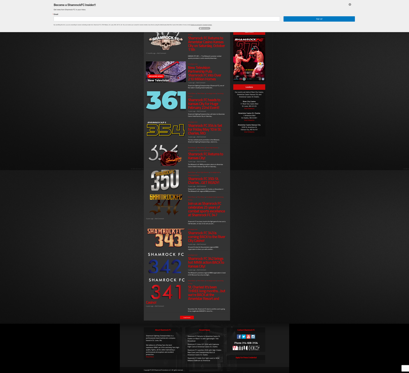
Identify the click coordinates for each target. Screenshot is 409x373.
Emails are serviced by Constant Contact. (201, 25)
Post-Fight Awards (212, 147)
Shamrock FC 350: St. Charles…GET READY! (203, 180)
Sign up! (319, 19)
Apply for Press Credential (246, 357)
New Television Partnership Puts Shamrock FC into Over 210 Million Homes (204, 73)
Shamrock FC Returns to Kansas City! (205, 156)
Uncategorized (192, 64)
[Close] (350, 4)
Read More (150, 356)
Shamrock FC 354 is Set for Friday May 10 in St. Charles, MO (205, 129)
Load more (187, 317)
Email (56, 14)
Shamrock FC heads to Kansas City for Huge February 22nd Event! (204, 103)
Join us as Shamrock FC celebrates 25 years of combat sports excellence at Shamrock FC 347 (206, 209)
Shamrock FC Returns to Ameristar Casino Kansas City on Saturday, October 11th (206, 43)
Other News (201, 93)
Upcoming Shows (204, 150)
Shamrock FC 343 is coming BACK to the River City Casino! (206, 236)
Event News (192, 93)
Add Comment (161, 53)
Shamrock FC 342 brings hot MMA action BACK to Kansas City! (206, 262)
